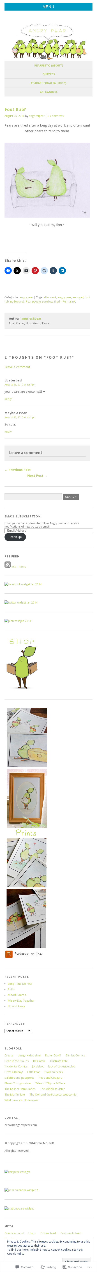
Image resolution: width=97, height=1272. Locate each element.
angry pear (26, 297)
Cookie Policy (15, 1253)
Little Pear (33, 1072)
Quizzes (48, 74)
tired (57, 301)
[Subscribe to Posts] (8, 566)
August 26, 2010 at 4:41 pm (20, 417)
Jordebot (38, 1066)
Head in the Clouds (17, 1061)
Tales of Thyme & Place (50, 1083)
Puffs (11, 989)
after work (50, 297)
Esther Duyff (53, 1055)
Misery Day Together (21, 1000)
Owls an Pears (53, 1072)
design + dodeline (29, 1055)
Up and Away (16, 1006)
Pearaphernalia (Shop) (48, 83)
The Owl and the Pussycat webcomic (52, 1094)
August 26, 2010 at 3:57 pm (20, 384)
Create (9, 1055)
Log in (32, 1233)
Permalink (69, 301)
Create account (14, 1233)
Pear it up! (15, 537)
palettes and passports (19, 1077)
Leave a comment (17, 367)
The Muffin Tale (15, 1094)
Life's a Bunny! (14, 1072)
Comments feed (70, 1233)
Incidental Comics (16, 1066)
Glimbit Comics (75, 1055)
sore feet (47, 301)
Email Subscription (23, 516)
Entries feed (48, 1233)
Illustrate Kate (59, 1061)
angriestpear (37, 116)
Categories (49, 92)
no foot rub (17, 301)
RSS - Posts (19, 566)
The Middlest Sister (52, 1089)
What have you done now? (21, 1100)
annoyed (78, 297)
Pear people (33, 301)
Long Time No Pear (20, 983)
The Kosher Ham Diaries (20, 1089)
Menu (48, 7)
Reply (8, 399)
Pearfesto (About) (48, 65)
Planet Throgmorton (18, 1083)
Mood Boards (17, 995)
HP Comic (39, 1061)
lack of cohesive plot (61, 1066)
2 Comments (56, 116)
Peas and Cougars (50, 1077)
